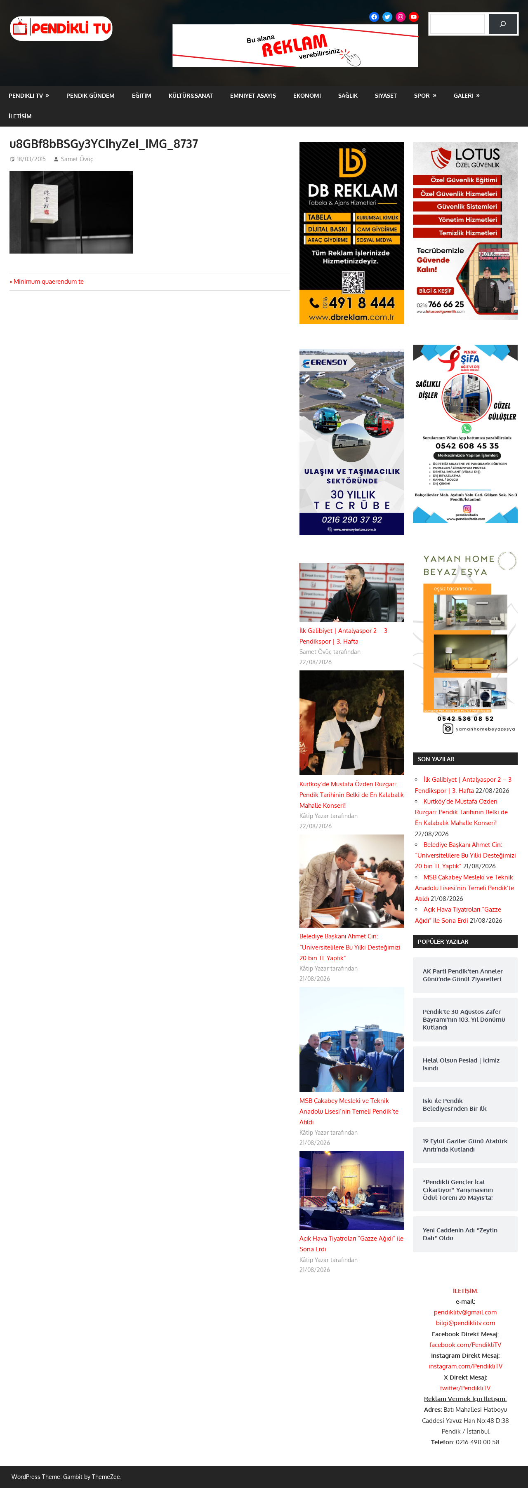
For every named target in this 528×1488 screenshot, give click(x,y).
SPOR (422, 95)
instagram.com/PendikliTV (465, 1366)
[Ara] (503, 24)
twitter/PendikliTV (465, 1388)
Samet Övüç (77, 158)
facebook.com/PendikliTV (465, 1345)
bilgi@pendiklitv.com (465, 1323)
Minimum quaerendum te (48, 281)
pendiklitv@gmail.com (465, 1312)
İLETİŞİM (20, 116)
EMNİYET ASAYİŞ (253, 95)
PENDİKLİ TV (26, 95)
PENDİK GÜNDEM (90, 95)
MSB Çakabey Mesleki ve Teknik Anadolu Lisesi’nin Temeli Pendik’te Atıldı (348, 1111)
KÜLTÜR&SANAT (191, 95)
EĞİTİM (141, 95)
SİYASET (386, 95)
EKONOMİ (307, 95)
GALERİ (464, 95)
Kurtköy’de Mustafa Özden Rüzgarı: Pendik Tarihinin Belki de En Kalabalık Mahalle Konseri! (351, 795)
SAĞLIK (348, 95)
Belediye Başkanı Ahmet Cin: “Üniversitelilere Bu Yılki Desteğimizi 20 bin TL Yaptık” (350, 947)
